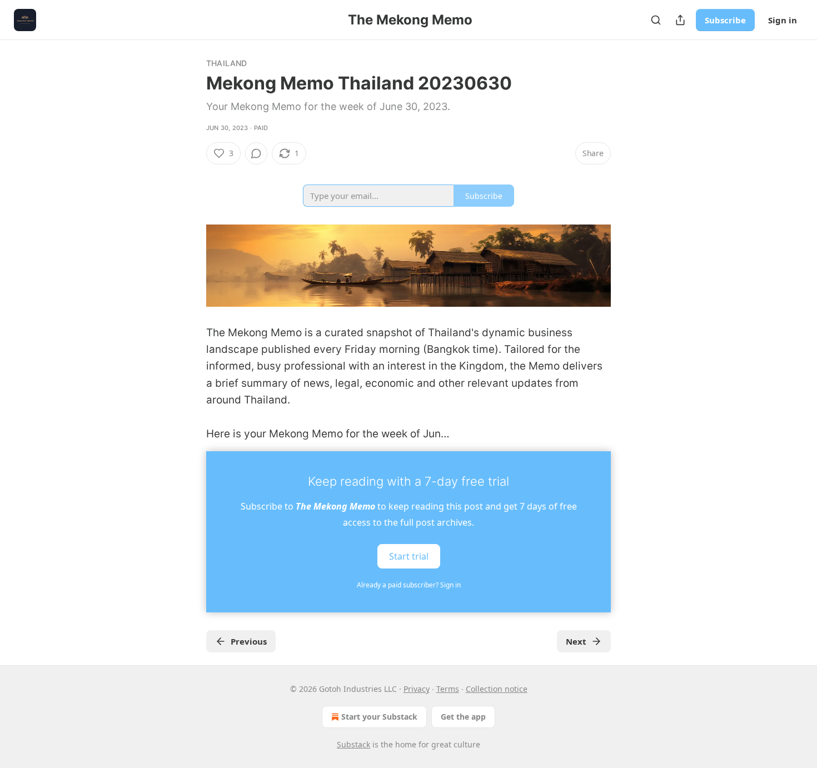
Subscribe (725, 20)
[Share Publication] (680, 20)
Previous (249, 641)
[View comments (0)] (256, 153)
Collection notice (496, 689)
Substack (353, 744)
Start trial (409, 556)
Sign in (782, 20)
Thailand (226, 63)
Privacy (416, 689)
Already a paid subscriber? (409, 585)
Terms (447, 689)
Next (576, 641)
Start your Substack (379, 716)
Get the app (463, 716)
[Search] (656, 20)
